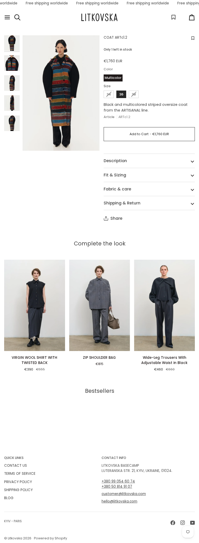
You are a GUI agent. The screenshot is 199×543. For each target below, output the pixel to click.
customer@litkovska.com (124, 493)
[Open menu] (7, 17)
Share (116, 218)
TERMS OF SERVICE (19, 473)
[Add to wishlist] (192, 38)
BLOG (8, 498)
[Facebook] (172, 522)
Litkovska (15, 538)
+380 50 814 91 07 (117, 486)
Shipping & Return (122, 203)
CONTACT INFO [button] (114, 458)
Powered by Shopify (50, 538)
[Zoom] (61, 93)
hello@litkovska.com (119, 501)
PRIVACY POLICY (18, 481)
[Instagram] (182, 522)
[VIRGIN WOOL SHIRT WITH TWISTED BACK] (34, 305)
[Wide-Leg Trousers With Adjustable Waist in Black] (164, 305)
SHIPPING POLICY (18, 489)
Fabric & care (117, 189)
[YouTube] (192, 522)
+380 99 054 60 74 (118, 481)
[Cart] (187, 17)
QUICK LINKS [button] (14, 458)
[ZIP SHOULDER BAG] (99, 305)
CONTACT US (15, 465)
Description (115, 160)
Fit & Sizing (115, 175)
